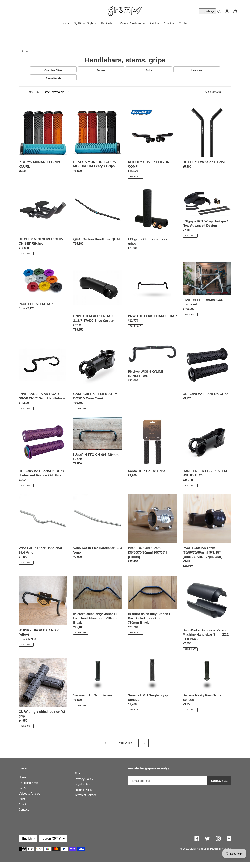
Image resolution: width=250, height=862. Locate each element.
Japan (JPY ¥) (52, 838)
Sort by (34, 92)
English (205, 11)
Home (22, 777)
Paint (22, 798)
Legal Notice (83, 784)
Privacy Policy (84, 779)
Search (79, 773)
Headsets (196, 70)
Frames (101, 70)
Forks (149, 70)
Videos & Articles (29, 793)
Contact (24, 809)
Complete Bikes (53, 70)
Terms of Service (85, 795)
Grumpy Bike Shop (199, 849)
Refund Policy (84, 789)
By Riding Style (28, 782)
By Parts (24, 788)
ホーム (24, 51)
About (22, 804)
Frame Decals (53, 78)
